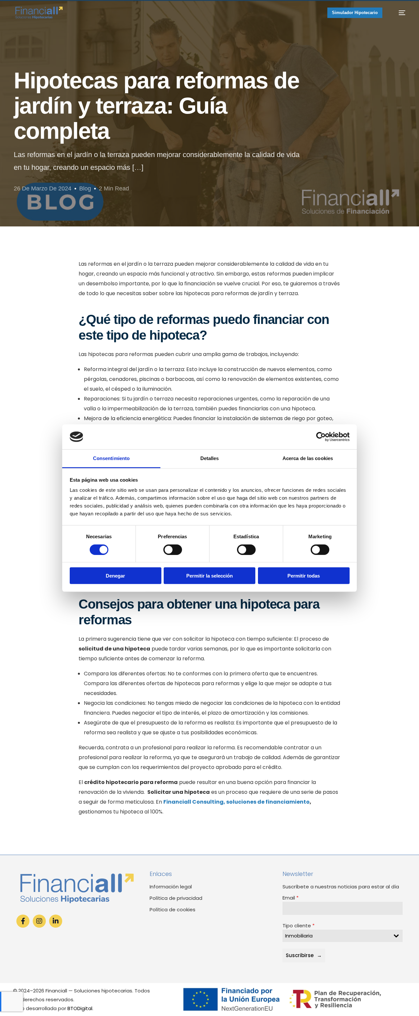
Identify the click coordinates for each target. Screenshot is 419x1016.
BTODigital (79, 1008)
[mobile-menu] (398, 13)
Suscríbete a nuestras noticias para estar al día (340, 886)
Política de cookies (172, 909)
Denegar (115, 576)
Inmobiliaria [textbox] (299, 935)
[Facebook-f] (22, 921)
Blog (85, 188)
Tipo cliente (298, 925)
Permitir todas (303, 576)
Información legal (171, 886)
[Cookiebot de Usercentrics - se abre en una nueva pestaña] (321, 437)
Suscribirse (300, 955)
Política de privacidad (176, 898)
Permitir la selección (209, 576)
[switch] (172, 549)
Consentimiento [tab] (111, 458)
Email (290, 897)
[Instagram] (39, 921)
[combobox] (342, 936)
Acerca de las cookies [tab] (307, 458)
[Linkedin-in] (55, 921)
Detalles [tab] (209, 458)
